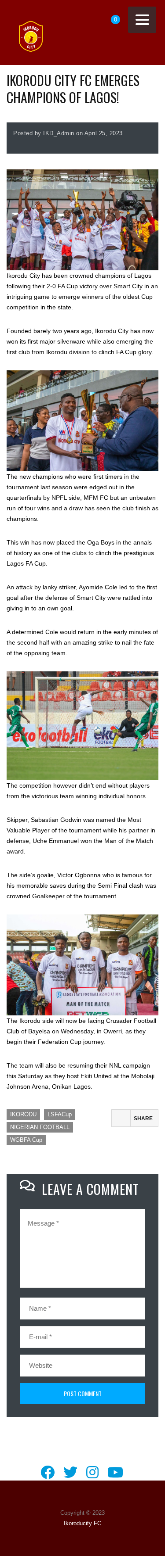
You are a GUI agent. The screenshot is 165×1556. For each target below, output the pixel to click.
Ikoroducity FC (82, 1523)
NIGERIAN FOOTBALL (40, 1127)
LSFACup (60, 1114)
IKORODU (23, 1114)
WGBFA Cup (26, 1140)
